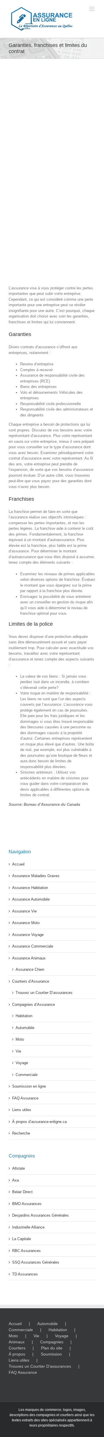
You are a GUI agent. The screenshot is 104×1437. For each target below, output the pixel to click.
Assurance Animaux (29, 958)
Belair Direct (22, 1192)
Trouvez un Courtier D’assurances (44, 992)
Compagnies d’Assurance (33, 1004)
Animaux (17, 1342)
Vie (18, 1051)
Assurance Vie (24, 911)
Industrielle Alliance (28, 1227)
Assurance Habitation (30, 888)
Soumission (51, 1354)
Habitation (24, 1016)
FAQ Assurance (25, 1098)
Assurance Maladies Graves (36, 876)
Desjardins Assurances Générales (40, 1215)
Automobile (25, 1028)
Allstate (18, 1168)
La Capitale (21, 1239)
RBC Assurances (26, 1251)
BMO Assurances (27, 1204)
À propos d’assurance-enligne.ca (39, 1122)
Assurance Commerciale (32, 946)
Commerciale (27, 1075)
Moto (20, 1039)
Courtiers (17, 1348)
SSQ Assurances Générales (35, 1262)
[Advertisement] (52, 231)
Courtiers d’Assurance (30, 981)
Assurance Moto (26, 923)
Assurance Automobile (31, 899)
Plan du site (51, 1348)
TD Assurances (25, 1274)
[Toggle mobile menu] (92, 9)
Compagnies (51, 1342)
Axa (15, 1180)
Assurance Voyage (28, 934)
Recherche (21, 1133)
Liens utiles (21, 1110)
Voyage (22, 1063)
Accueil (18, 864)
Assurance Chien (30, 969)
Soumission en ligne (29, 1086)
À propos (17, 1354)
